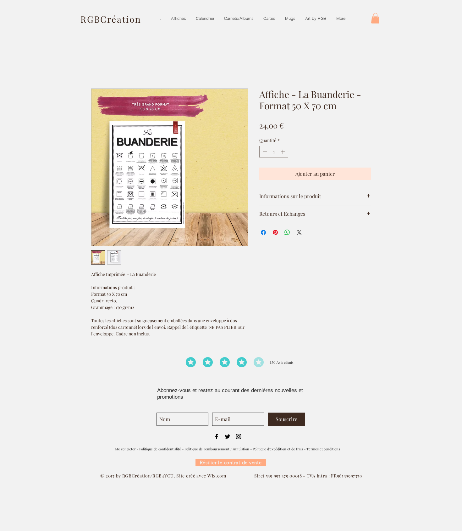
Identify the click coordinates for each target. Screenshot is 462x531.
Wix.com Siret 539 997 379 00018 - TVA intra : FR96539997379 (284, 476)
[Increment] (283, 151)
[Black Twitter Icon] (227, 436)
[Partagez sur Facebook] (263, 232)
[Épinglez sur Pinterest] (275, 232)
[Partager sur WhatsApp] (287, 232)
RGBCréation (110, 19)
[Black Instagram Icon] (238, 436)
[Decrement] (264, 151)
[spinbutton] (273, 151)
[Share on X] (299, 232)
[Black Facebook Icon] (216, 436)
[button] (375, 18)
